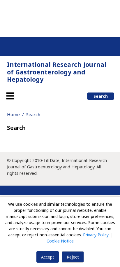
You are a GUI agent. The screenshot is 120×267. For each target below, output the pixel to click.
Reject (73, 257)
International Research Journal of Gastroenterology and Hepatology (56, 71)
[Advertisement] (60, 17)
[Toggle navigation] (10, 96)
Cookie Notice (60, 241)
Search (100, 96)
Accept (47, 257)
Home (13, 114)
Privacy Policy (96, 235)
